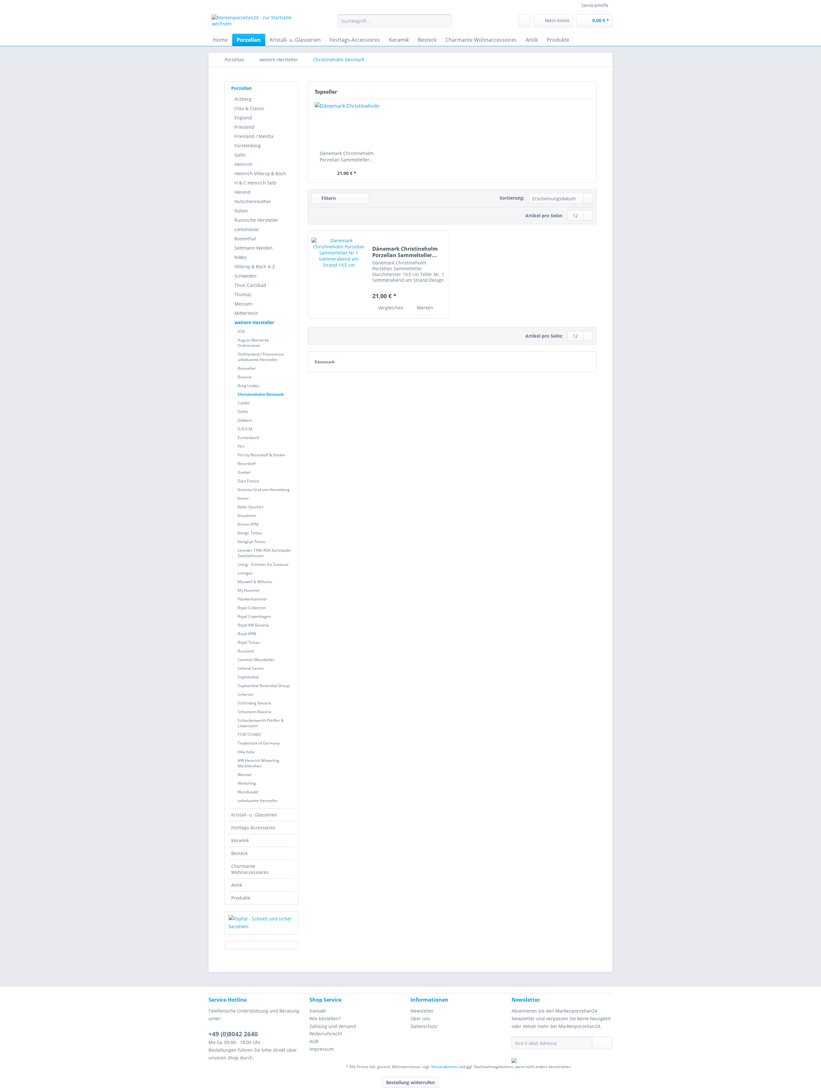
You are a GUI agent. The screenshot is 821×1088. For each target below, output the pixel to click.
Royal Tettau (249, 642)
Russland (246, 651)
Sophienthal (248, 677)
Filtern (328, 198)
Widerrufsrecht (325, 1034)
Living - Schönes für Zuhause (263, 564)
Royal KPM (247, 633)
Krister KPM (248, 524)
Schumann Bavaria (254, 711)
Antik (236, 885)
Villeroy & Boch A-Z (254, 266)
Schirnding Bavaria (254, 703)
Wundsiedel (248, 792)
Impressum (321, 1049)
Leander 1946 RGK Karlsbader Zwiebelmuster (264, 553)
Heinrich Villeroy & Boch (260, 173)
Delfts (243, 411)
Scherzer (246, 694)
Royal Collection (252, 607)
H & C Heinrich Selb (255, 183)
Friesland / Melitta (254, 136)
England (243, 118)
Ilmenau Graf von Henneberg (264, 489)
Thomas (242, 294)
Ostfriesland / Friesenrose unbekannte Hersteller (261, 356)
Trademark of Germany (259, 743)
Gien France (248, 481)
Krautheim (247, 515)
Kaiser (243, 498)
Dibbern (245, 420)
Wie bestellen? (325, 1018)
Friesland (244, 127)
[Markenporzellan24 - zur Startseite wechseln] (260, 22)
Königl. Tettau (250, 533)
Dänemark (324, 362)
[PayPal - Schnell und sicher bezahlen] (261, 922)
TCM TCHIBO (249, 734)
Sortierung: (512, 198)
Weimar (245, 774)
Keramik (240, 840)
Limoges (245, 573)
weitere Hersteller (254, 322)
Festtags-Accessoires (253, 828)
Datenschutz (423, 1026)
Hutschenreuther (252, 201)
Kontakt (317, 1011)
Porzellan (241, 88)
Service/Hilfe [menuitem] (595, 5)
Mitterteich (246, 313)
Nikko (240, 257)
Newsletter (422, 1011)
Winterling (247, 783)
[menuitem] (394, 23)
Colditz (244, 403)
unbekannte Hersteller (258, 800)
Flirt (241, 446)
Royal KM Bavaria (253, 625)
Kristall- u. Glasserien (254, 815)
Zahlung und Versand (332, 1026)
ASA (241, 331)
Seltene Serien (251, 668)
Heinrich (243, 164)
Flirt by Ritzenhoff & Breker (261, 455)
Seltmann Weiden (253, 248)
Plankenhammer (252, 599)
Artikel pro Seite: (544, 215)
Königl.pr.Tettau (252, 541)
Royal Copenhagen (254, 616)
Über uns (420, 1018)
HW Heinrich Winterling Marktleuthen (258, 763)
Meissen (243, 304)
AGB (313, 1041)
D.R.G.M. (245, 429)
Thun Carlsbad (250, 285)
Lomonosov (246, 229)
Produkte (240, 898)
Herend (242, 192)
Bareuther (247, 368)
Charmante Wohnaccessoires (249, 869)
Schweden (245, 276)
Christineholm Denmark (261, 394)
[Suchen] (445, 20)
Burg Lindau (248, 385)
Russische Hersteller (256, 220)
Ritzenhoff (247, 463)
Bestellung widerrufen (410, 1082)
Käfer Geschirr (251, 507)
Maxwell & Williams (255, 581)
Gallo (239, 155)
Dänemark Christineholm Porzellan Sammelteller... (347, 156)
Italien (241, 211)
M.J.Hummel (248, 590)
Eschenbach (248, 437)
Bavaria (244, 377)
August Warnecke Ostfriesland (253, 342)
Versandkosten (444, 1066)
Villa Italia (246, 752)
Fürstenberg (247, 145)
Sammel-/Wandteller (256, 659)
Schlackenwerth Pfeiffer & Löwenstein (261, 723)
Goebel (244, 472)
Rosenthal (245, 239)
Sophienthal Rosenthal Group (264, 685)
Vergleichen (390, 308)
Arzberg (242, 99)
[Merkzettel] (524, 20)
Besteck (239, 853)
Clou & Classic (249, 108)
